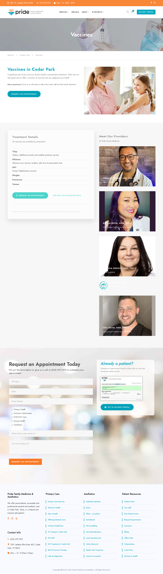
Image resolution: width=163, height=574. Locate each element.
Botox (88, 507)
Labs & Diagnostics (55, 556)
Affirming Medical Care (56, 520)
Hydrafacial (90, 520)
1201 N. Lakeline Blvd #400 (22, 3)
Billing (126, 532)
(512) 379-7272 (16, 539)
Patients (98, 12)
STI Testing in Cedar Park (57, 532)
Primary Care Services (56, 501)
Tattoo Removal (92, 544)
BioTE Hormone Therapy (57, 550)
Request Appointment (132, 520)
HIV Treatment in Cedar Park (59, 544)
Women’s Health (54, 507)
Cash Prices (128, 550)
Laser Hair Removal (93, 538)
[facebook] (151, 2)
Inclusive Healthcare (55, 526)
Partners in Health (131, 556)
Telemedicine (129, 544)
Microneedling (91, 526)
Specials (75, 12)
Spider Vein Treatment (94, 550)
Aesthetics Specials (93, 501)
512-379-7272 (45, 3)
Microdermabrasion (93, 532)
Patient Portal (146, 12)
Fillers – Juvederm (93, 513)
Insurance (128, 526)
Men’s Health (53, 513)
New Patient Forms (131, 513)
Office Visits (128, 538)
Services (63, 12)
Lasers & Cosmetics (93, 556)
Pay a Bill (127, 507)
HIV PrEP (51, 538)
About (85, 12)
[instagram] (154, 2)
